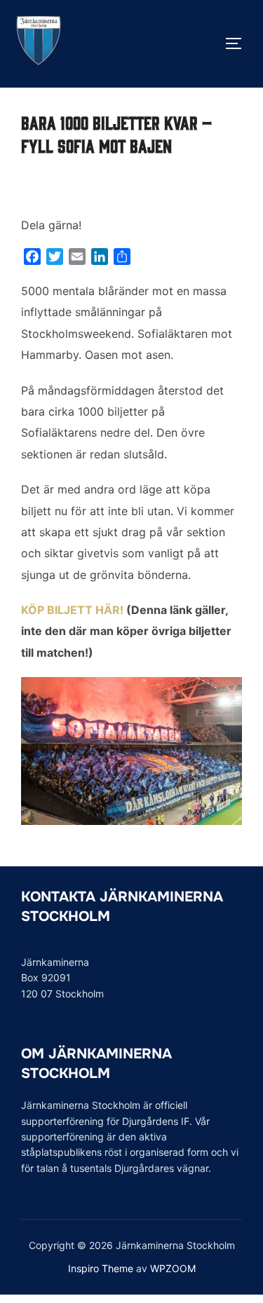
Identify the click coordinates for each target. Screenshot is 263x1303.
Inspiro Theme (100, 1268)
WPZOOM (173, 1268)
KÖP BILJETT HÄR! (72, 610)
